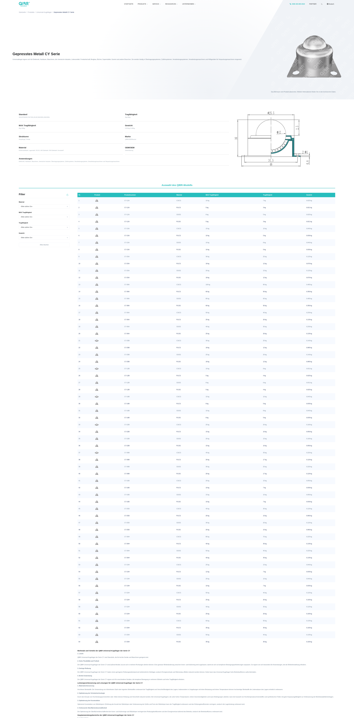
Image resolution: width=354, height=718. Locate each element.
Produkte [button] (142, 4)
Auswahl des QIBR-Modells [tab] (177, 185)
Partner (312, 4)
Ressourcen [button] (170, 4)
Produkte (31, 12)
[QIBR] (24, 4)
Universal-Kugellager (44, 12)
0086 (298, 4)
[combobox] (44, 206)
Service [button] (155, 4)
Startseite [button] (128, 4)
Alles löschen (44, 245)
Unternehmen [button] (188, 4)
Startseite (22, 12)
